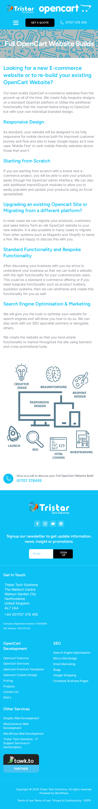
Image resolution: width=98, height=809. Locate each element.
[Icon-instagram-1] (45, 523)
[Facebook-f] (37, 523)
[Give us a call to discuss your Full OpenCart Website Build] (8, 479)
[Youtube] (53, 523)
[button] (15, 22)
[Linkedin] (61, 523)
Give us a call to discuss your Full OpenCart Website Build (55, 475)
